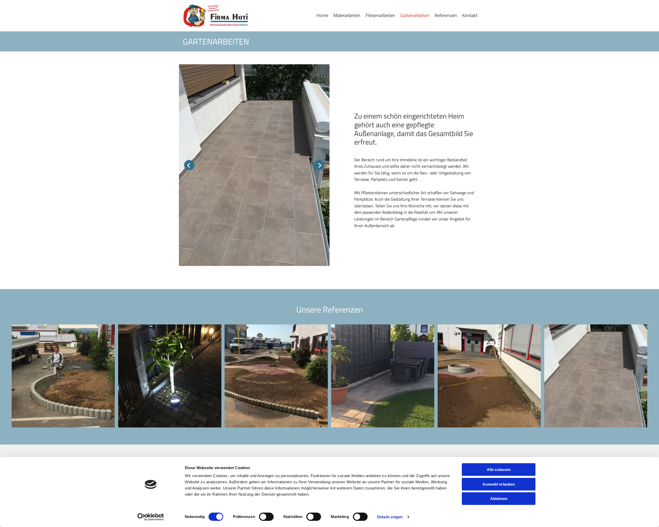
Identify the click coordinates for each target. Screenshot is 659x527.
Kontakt (470, 15)
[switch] (266, 517)
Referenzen (446, 15)
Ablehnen (498, 498)
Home (322, 15)
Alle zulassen (499, 469)
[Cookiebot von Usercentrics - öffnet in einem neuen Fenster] (150, 517)
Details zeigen (390, 517)
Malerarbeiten (346, 15)
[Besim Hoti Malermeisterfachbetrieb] (216, 16)
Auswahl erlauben (498, 484)
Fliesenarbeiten (380, 15)
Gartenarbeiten (414, 15)
